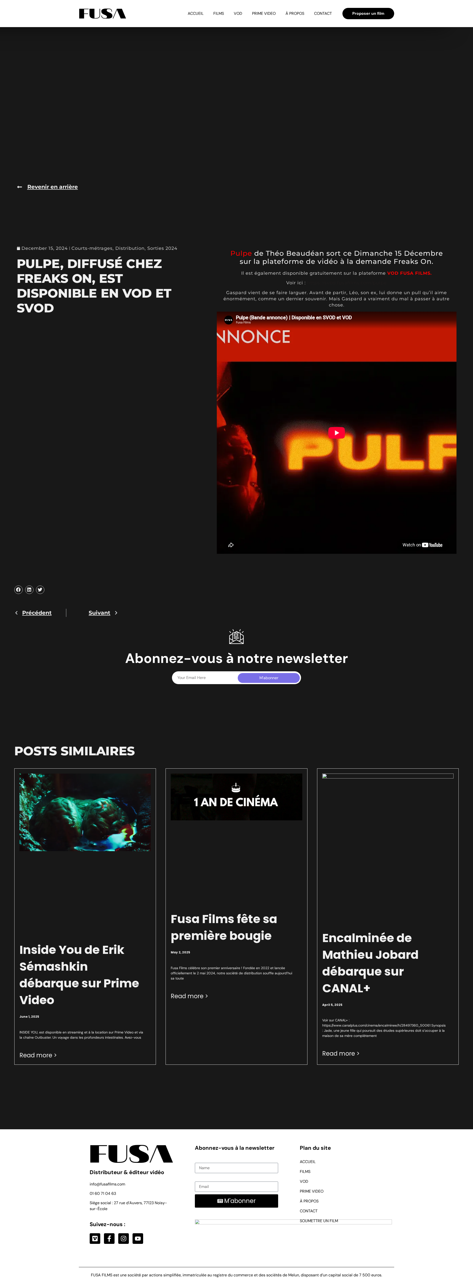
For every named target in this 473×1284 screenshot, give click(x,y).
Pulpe (241, 253)
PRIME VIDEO (264, 13)
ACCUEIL (195, 13)
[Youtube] (138, 1238)
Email (200, 1178)
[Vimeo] (95, 1238)
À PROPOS (295, 13)
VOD (238, 13)
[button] (18, 590)
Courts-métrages (92, 248)
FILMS (218, 13)
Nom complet (207, 1159)
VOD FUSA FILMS (408, 273)
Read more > (38, 1055)
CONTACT (323, 13)
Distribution (130, 248)
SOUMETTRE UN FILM (319, 1220)
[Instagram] (123, 1238)
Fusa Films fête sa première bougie (224, 927)
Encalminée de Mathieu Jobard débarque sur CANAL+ (370, 963)
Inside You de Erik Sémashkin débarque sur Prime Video (79, 975)
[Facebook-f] (109, 1238)
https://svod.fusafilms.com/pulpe (347, 283)
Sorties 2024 (162, 248)
